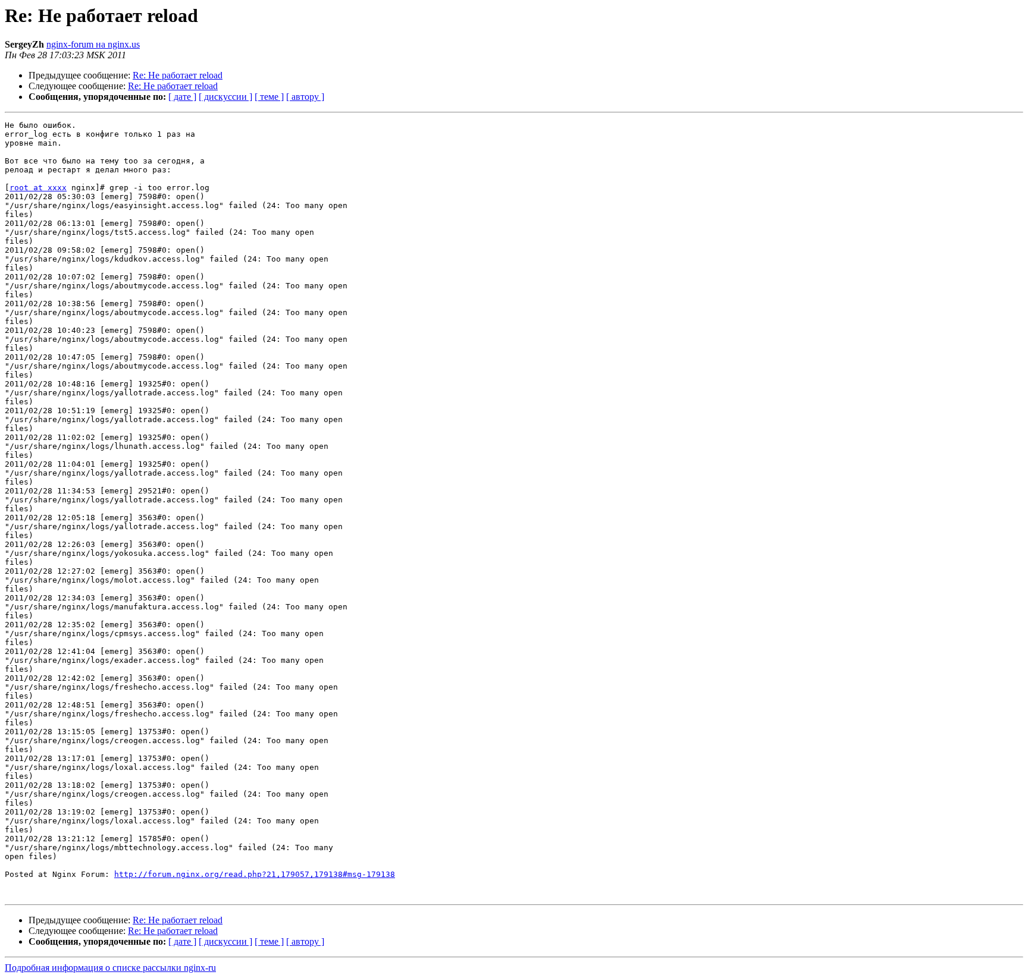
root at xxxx (38, 187)
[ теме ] (269, 97)
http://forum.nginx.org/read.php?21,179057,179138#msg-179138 (254, 874)
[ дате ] (182, 97)
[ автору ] (305, 97)
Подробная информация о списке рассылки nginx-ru (110, 968)
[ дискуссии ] (225, 97)
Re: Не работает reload (177, 75)
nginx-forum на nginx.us (93, 44)
